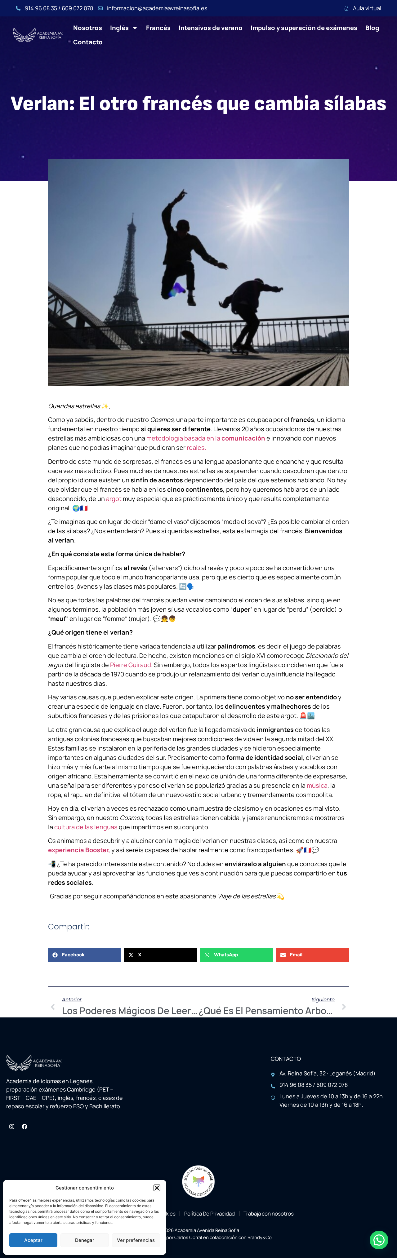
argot (114, 498)
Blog (372, 28)
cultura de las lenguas (86, 827)
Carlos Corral (188, 1237)
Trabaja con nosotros (268, 1213)
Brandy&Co (260, 1237)
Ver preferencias (136, 1240)
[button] (157, 1188)
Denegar (84, 1240)
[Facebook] (24, 1126)
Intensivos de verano (211, 28)
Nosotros (87, 28)
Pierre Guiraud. (131, 665)
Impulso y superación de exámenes (304, 28)
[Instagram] (11, 1126)
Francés (158, 28)
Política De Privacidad (209, 1213)
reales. (196, 447)
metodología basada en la (205, 438)
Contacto (88, 42)
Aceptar (33, 1240)
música (317, 785)
